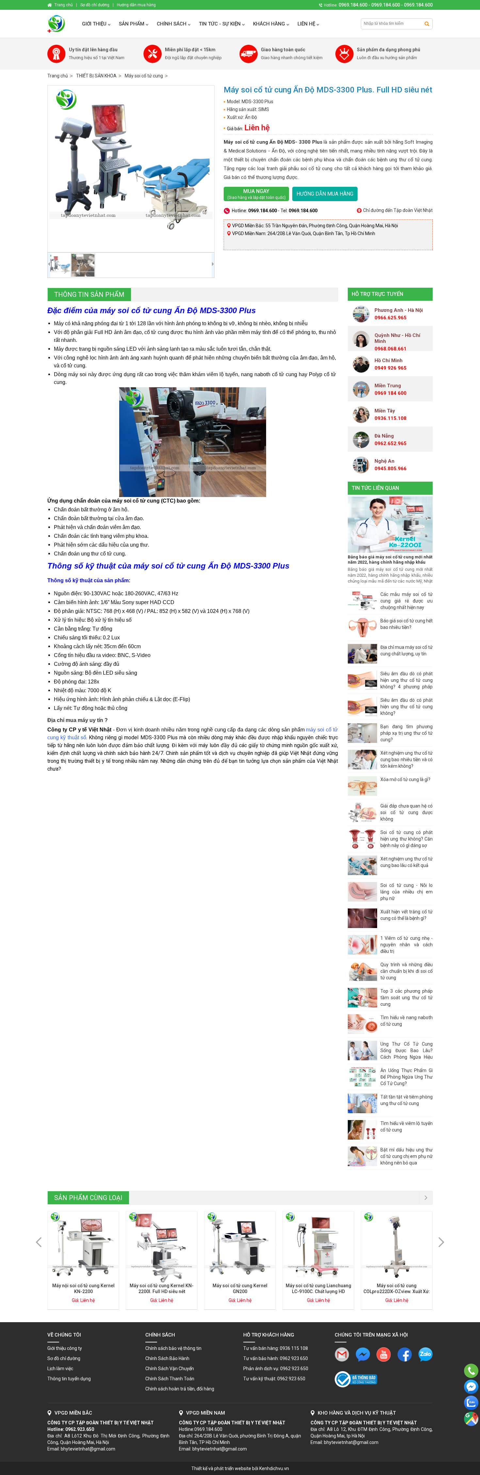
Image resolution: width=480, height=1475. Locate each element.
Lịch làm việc (60, 1368)
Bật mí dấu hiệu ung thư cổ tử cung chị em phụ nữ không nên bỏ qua (406, 1156)
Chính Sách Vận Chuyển (169, 1368)
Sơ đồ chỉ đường (63, 1358)
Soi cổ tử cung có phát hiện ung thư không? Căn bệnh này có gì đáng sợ (406, 839)
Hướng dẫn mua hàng (324, 194)
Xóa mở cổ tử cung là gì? (405, 779)
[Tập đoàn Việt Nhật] (61, 24)
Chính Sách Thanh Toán (169, 1378)
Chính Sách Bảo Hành (167, 1358)
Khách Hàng (269, 24)
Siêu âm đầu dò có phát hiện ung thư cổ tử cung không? (406, 706)
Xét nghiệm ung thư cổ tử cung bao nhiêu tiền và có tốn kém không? (406, 759)
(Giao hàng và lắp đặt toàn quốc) (256, 194)
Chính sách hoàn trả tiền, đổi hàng (179, 1388)
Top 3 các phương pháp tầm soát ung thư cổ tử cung (406, 997)
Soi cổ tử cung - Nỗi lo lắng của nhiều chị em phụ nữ (406, 892)
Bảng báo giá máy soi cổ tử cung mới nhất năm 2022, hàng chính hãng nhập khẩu (390, 559)
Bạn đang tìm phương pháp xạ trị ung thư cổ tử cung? (406, 733)
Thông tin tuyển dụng (69, 1378)
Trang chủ (57, 75)
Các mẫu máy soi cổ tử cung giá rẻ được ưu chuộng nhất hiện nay (406, 601)
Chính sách (171, 24)
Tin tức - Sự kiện (220, 24)
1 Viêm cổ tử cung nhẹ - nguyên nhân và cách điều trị (406, 945)
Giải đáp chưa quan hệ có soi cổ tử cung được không (406, 812)
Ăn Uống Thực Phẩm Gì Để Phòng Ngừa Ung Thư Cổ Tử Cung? (406, 1077)
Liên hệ (306, 24)
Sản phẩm (131, 24)
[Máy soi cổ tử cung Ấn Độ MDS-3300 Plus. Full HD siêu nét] (131, 168)
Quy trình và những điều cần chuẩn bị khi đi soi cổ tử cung (406, 971)
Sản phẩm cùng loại (88, 1198)
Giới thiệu (94, 24)
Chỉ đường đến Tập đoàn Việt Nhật (398, 210)
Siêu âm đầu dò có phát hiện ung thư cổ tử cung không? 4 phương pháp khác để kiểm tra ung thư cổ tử (406, 686)
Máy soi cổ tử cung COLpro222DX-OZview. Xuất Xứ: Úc (396, 1291)
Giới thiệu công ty (64, 1348)
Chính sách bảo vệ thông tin (173, 1348)
